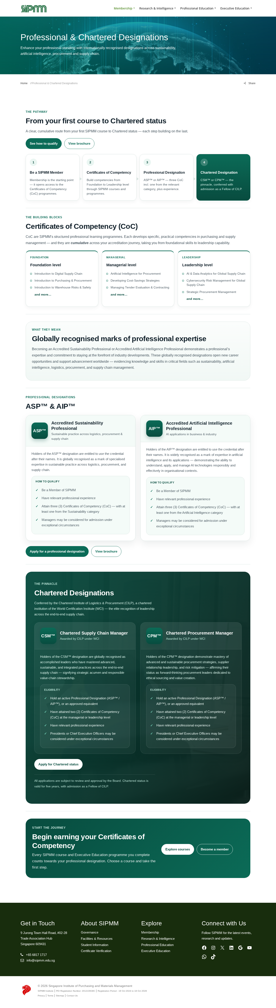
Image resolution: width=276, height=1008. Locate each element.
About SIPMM (100, 923)
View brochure (79, 143)
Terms (50, 995)
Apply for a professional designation (57, 551)
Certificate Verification (96, 951)
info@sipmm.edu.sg (41, 960)
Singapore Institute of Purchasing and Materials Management (90, 986)
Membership (150, 932)
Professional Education (157, 945)
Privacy (41, 995)
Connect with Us (224, 923)
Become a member (215, 849)
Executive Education (155, 951)
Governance (89, 932)
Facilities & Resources (97, 938)
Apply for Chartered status (58, 764)
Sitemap (60, 995)
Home (24, 83)
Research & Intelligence (158, 938)
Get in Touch (37, 923)
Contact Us (72, 995)
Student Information (94, 945)
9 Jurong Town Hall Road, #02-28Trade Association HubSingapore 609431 (43, 938)
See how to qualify (44, 143)
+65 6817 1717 (36, 955)
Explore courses (177, 849)
